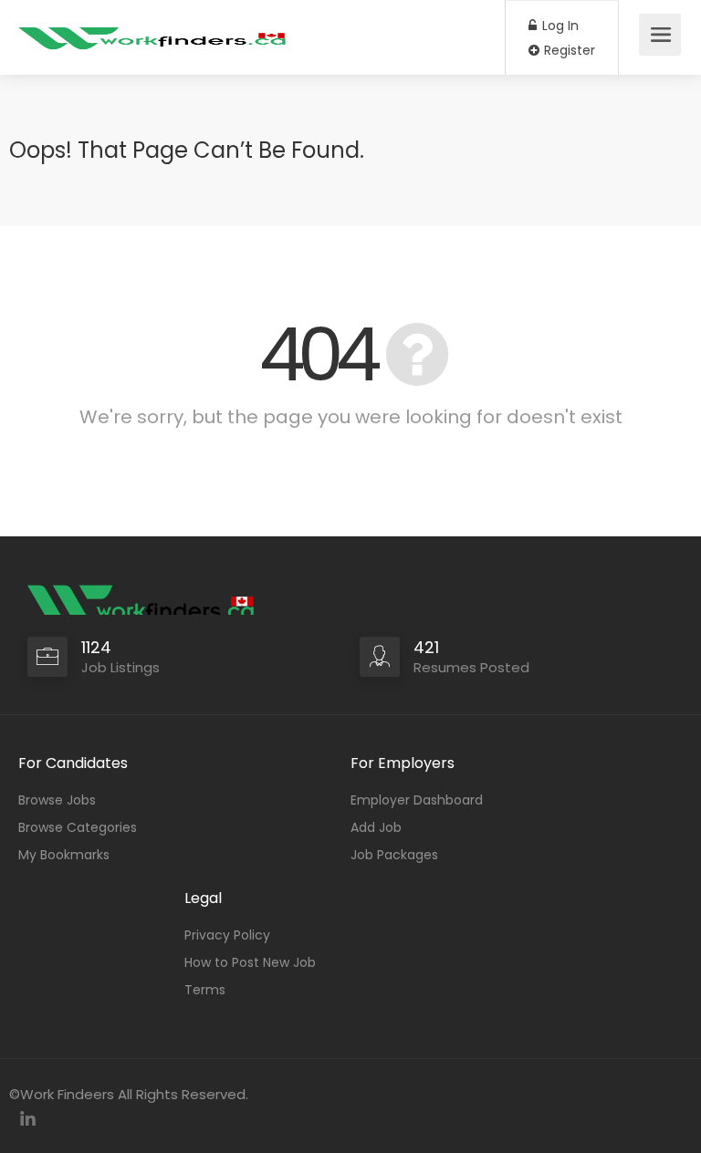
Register (567, 50)
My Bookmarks (64, 855)
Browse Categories (77, 827)
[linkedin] (27, 1118)
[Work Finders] (155, 27)
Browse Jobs (57, 800)
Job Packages (394, 855)
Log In (559, 25)
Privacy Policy (227, 935)
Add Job (376, 827)
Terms (204, 990)
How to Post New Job (250, 962)
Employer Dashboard (416, 800)
